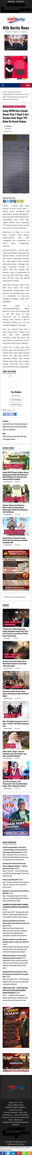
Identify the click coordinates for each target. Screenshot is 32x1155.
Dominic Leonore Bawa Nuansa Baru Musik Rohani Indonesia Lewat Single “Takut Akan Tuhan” (15, 663)
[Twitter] (7, 201)
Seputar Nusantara (9, 106)
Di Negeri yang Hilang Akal (10, 879)
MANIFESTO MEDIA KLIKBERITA (15, 1107)
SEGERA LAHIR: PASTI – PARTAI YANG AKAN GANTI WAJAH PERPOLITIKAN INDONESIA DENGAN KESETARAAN (15, 990)
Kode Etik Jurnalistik (15, 1110)
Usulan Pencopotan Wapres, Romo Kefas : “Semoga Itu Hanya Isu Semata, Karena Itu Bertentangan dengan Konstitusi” (15, 849)
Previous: (15, 425)
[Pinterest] (14, 201)
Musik (19, 622)
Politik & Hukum (20, 106)
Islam (21, 465)
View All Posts (16, 404)
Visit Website (16, 400)
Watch (28, 85)
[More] (21, 201)
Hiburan (13, 622)
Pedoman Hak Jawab (11, 1112)
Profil (20, 1103)
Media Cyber (23, 1112)
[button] (3, 85)
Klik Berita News (16, 28)
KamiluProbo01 (8, 481)
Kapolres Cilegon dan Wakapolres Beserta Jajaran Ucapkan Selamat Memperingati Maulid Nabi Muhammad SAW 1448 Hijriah (15, 508)
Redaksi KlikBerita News (15, 1105)
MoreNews (11, 1144)
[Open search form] (18, 85)
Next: (14, 436)
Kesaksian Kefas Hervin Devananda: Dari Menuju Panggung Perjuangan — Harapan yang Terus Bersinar (15, 865)
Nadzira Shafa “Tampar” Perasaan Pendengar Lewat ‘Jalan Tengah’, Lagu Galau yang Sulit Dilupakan (14, 753)
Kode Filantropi (7, 1115)
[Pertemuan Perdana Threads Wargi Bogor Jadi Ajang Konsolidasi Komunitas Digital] (16, 680)
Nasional (21, 530)
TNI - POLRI (20, 467)
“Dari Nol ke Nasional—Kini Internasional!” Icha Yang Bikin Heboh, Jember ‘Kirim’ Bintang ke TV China (15, 783)
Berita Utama (8, 465)
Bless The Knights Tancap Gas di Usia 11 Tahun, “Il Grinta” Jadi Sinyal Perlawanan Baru (16, 723)
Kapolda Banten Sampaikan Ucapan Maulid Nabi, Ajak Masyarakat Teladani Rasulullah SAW (15, 540)
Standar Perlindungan (21, 1115)
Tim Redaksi (7, 126)
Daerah (16, 465)
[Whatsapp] (18, 201)
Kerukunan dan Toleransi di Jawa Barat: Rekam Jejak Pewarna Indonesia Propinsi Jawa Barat (16, 923)
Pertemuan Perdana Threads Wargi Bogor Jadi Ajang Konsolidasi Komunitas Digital (16, 693)
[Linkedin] (11, 201)
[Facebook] (4, 201)
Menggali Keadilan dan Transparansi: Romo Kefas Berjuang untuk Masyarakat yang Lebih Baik (15, 974)
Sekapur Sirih (13, 1103)
